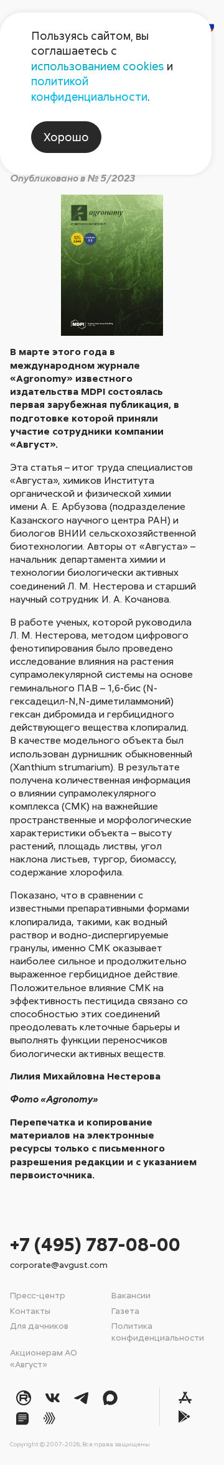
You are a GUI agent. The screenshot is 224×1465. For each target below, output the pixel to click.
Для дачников (39, 1325)
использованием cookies (97, 66)
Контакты (30, 1310)
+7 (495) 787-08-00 (95, 1243)
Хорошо (66, 137)
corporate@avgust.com (59, 1264)
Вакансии (131, 1295)
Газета (125, 1310)
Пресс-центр (37, 1295)
